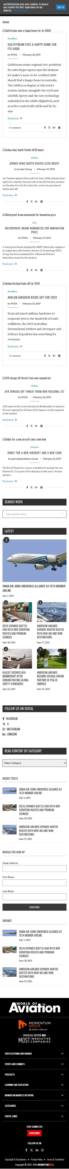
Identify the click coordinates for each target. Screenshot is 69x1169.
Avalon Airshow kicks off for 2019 (32, 297)
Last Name (8, 891)
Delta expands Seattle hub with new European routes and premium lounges (16, 631)
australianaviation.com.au (24, 458)
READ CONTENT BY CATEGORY (23, 750)
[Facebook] (26, 1150)
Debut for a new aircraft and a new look (35, 453)
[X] (31, 1150)
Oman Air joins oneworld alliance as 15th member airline (34, 588)
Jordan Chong (24, 169)
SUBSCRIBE (34, 1133)
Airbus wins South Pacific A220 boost (34, 163)
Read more (13, 118)
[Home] (34, 1007)
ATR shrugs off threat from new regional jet (34, 391)
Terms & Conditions (55, 1159)
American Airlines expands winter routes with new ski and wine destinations (50, 631)
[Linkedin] (37, 1150)
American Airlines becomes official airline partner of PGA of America (50, 678)
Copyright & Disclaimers (15, 1159)
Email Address (10, 863)
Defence (34, 447)
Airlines (34, 158)
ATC (34, 223)
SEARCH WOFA (14, 501)
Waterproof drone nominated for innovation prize (34, 230)
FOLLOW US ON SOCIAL (19, 708)
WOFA (14, 54)
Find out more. (19, 10)
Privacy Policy (37, 1159)
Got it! (60, 7)
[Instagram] (42, 1150)
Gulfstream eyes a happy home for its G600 (32, 46)
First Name (8, 877)
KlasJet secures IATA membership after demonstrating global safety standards (16, 678)
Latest (9, 531)
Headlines (12, 38)
